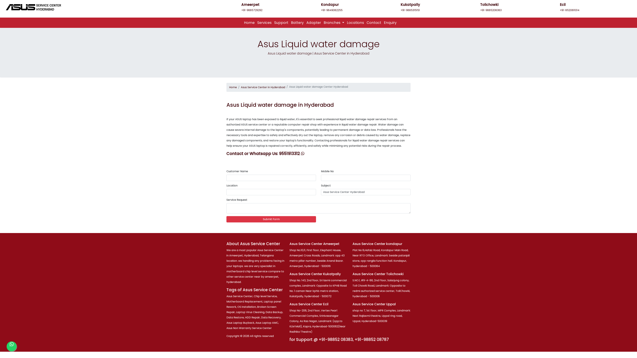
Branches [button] (332, 22)
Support (281, 22)
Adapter (313, 22)
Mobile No (327, 171)
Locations (355, 22)
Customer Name (237, 171)
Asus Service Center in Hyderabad (263, 87)
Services (264, 22)
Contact (374, 22)
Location (232, 185)
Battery (297, 22)
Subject (326, 185)
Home (250, 22)
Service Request (236, 200)
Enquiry (390, 22)
